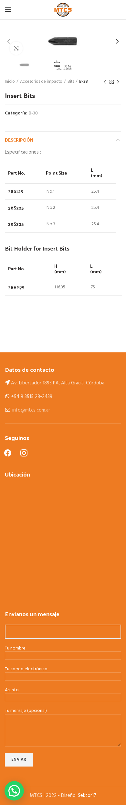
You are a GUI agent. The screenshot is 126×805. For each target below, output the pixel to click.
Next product (118, 82)
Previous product (105, 82)
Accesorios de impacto (41, 82)
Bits (71, 82)
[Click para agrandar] (16, 48)
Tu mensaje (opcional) (26, 711)
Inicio (10, 82)
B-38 (83, 82)
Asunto (12, 690)
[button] (14, 790)
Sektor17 (87, 796)
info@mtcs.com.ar (31, 410)
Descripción (19, 140)
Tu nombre (15, 648)
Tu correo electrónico (26, 669)
